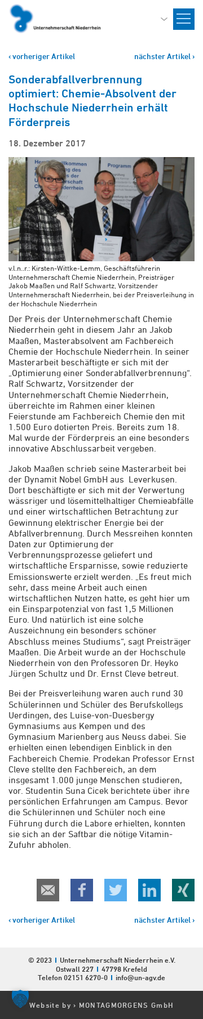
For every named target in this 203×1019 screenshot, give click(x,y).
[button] (20, 998)
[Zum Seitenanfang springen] (194, 908)
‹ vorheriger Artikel (41, 56)
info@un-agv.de (140, 977)
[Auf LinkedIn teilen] (149, 890)
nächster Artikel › (164, 56)
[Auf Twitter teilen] (115, 890)
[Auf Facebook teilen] (81, 890)
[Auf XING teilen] (183, 890)
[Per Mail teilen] (48, 890)
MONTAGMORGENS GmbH (126, 1004)
